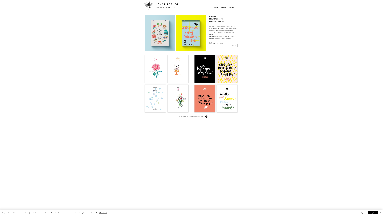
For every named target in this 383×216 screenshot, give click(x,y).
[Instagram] (206, 117)
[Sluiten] (380, 212)
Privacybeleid (103, 213)
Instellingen (361, 213)
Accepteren (373, 213)
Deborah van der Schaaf (226, 36)
